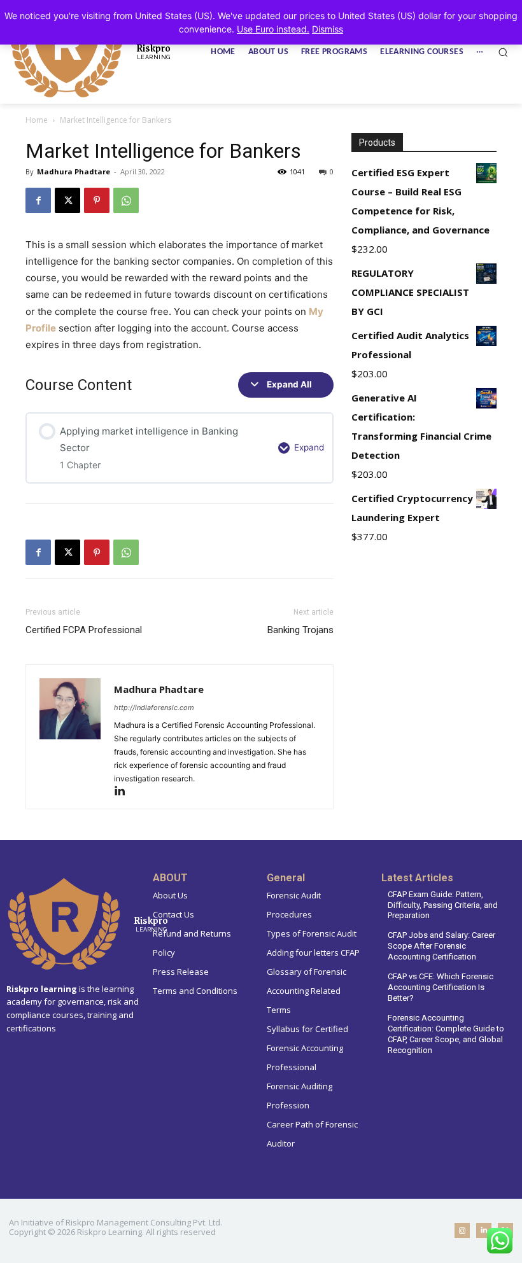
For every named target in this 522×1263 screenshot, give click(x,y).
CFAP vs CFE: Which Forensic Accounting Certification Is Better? (440, 987)
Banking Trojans (300, 630)
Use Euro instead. (273, 29)
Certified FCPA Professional (83, 630)
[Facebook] (38, 200)
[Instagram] (462, 1230)
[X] (67, 200)
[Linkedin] (124, 792)
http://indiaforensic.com (154, 707)
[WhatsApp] (126, 200)
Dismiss (327, 29)
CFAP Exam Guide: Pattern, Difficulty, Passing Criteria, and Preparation (443, 905)
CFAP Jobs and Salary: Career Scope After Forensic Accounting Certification (441, 945)
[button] (503, 52)
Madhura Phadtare (73, 171)
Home (36, 120)
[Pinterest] (96, 200)
